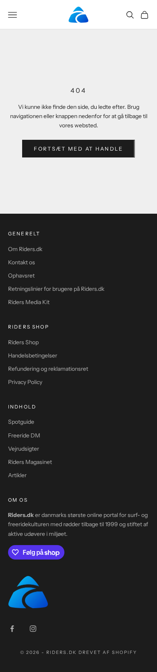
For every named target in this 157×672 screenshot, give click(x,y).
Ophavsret (21, 275)
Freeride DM (24, 435)
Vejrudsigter (23, 448)
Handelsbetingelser (32, 355)
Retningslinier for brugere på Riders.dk (56, 288)
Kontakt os (21, 262)
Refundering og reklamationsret (48, 368)
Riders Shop (23, 342)
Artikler (17, 475)
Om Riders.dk (25, 249)
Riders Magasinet (30, 462)
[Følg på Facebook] (12, 629)
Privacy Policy (25, 382)
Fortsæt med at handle (78, 148)
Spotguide (21, 421)
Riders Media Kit (29, 302)
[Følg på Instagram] (33, 629)
